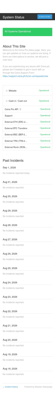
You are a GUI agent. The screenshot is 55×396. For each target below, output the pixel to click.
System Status (13, 17)
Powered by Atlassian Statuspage (38, 386)
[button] (44, 16)
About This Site (14, 46)
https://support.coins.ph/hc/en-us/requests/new (25, 75)
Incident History (10, 386)
